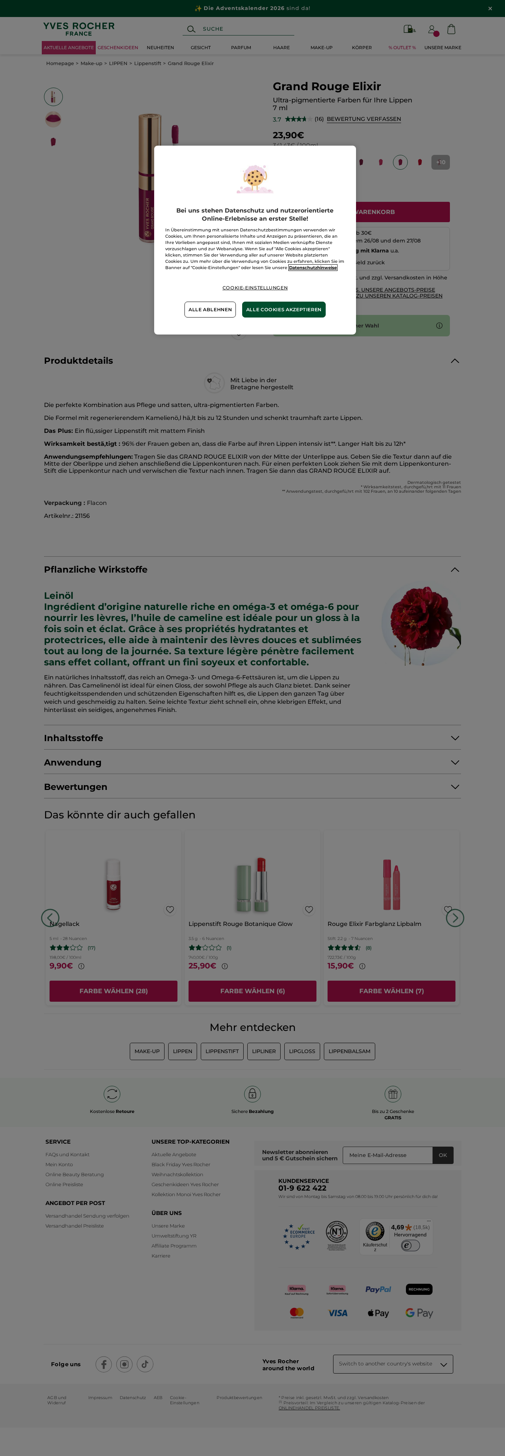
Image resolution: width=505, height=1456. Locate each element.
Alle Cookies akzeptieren (284, 309)
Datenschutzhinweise (313, 267)
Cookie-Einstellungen (255, 288)
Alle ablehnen (210, 309)
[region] (255, 240)
